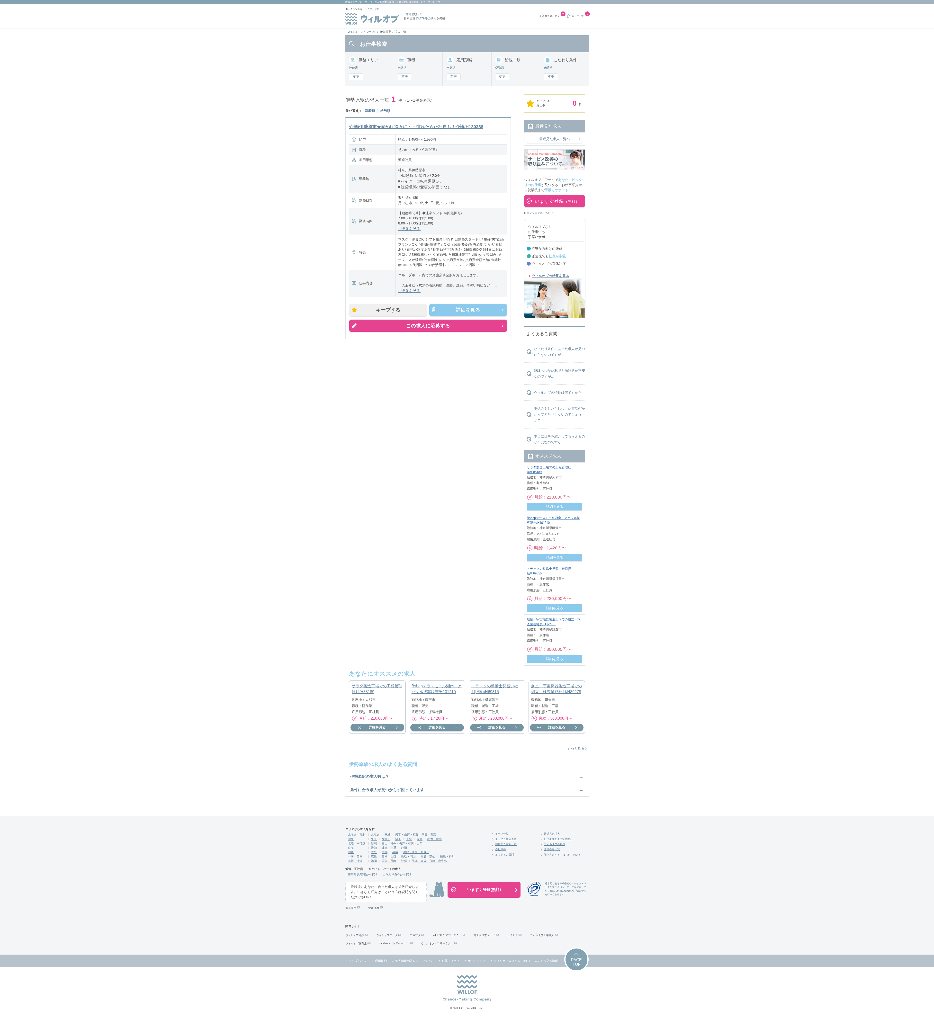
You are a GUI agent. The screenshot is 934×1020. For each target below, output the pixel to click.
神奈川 (386, 839)
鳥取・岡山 (408, 856)
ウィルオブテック (387, 935)
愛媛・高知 (428, 856)
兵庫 (395, 852)
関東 (351, 839)
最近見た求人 (552, 833)
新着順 (370, 111)
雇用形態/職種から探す (363, 874)
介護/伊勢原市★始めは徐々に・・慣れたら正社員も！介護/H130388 (416, 126)
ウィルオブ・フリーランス (437, 943)
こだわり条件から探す (397, 874)
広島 (374, 856)
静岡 (404, 848)
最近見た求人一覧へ (554, 139)
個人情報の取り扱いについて (414, 961)
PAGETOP (576, 962)
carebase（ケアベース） (394, 943)
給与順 (385, 111)
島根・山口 (389, 856)
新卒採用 (350, 907)
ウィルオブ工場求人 (542, 935)
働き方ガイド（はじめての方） (562, 854)
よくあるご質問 (504, 854)
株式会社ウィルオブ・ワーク (361, 2)
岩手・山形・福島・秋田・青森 (415, 834)
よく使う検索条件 (506, 838)
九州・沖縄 (355, 861)
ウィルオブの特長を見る (550, 276)
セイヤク (512, 935)
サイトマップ (476, 961)
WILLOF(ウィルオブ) (361, 32)
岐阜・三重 (389, 848)
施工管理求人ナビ (484, 935)
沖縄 (404, 861)
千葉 (409, 839)
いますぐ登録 (557, 201)
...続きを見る (409, 229)
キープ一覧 (502, 833)
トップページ (358, 961)
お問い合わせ (450, 961)
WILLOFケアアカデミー (447, 935)
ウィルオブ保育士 (356, 943)
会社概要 (500, 849)
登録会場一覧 (552, 849)
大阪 (374, 852)
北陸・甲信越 (356, 843)
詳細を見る (468, 310)
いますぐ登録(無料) (484, 889)
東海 (351, 848)
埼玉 (398, 839)
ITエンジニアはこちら (537, 212)
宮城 (387, 834)
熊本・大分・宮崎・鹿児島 (429, 861)
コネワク (415, 935)
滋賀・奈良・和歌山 (416, 852)
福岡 (374, 861)
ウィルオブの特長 (554, 844)
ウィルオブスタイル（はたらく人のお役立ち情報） (527, 961)
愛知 (374, 848)
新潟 (374, 843)
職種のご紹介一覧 (506, 844)
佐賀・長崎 (389, 861)
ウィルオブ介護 (354, 935)
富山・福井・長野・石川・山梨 (402, 843)
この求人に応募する (428, 325)
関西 (351, 852)
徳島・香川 (447, 856)
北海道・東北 (356, 834)
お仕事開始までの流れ (557, 838)
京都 (384, 852)
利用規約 (381, 961)
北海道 (375, 834)
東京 (374, 839)
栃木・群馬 (434, 839)
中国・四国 (355, 856)
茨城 (419, 839)
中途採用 (373, 907)
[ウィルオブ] (372, 18)
